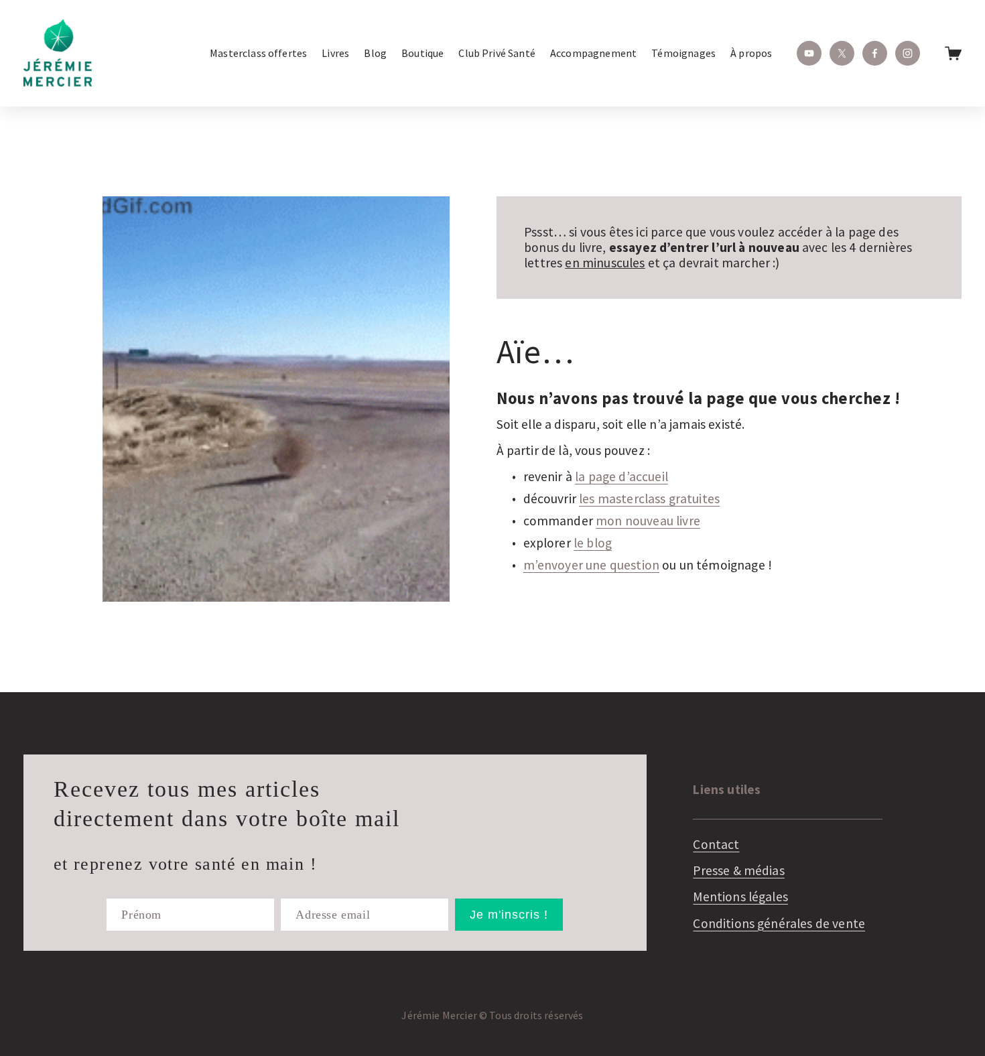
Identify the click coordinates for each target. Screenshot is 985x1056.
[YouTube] (809, 53)
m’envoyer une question (591, 565)
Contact (716, 844)
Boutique (422, 53)
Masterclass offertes (258, 53)
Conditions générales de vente (779, 923)
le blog (593, 543)
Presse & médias (738, 870)
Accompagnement (593, 53)
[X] (842, 53)
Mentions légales (740, 897)
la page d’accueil (621, 476)
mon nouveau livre (648, 521)
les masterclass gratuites (649, 498)
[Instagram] (907, 53)
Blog (375, 53)
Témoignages (683, 53)
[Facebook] (874, 53)
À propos (751, 53)
